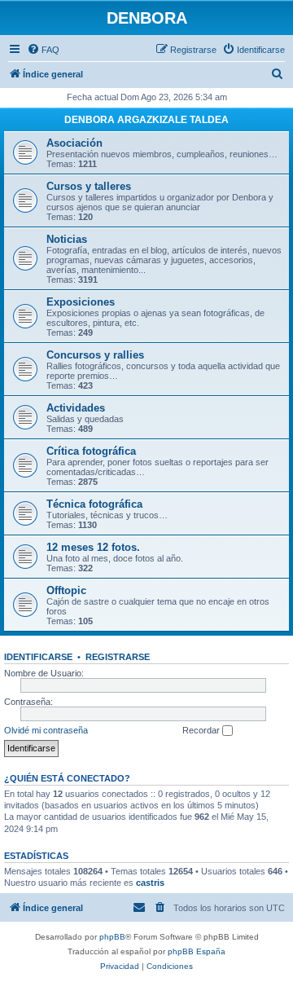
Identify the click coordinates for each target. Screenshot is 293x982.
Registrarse (117, 657)
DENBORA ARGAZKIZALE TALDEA (146, 120)
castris (150, 882)
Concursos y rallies (95, 355)
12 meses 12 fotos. (93, 547)
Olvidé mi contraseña (46, 730)
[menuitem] (43, 49)
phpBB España (196, 951)
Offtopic (66, 590)
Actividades (75, 408)
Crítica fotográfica (91, 451)
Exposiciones (80, 302)
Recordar (202, 730)
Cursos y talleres (88, 186)
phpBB (112, 936)
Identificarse (38, 657)
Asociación (74, 143)
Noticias (66, 239)
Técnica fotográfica (94, 504)
